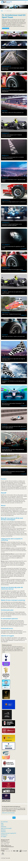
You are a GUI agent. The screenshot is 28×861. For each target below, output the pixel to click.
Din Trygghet (3, 836)
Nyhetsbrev (3, 830)
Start (2, 10)
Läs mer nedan (6, 28)
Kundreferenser (4, 834)
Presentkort (3, 831)
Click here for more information (8, 812)
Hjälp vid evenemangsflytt (6, 828)
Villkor (2, 823)
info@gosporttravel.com (9, 846)
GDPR (2, 825)
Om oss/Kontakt (4, 821)
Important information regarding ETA (8, 833)
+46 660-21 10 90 (7, 845)
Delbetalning (3, 826)
